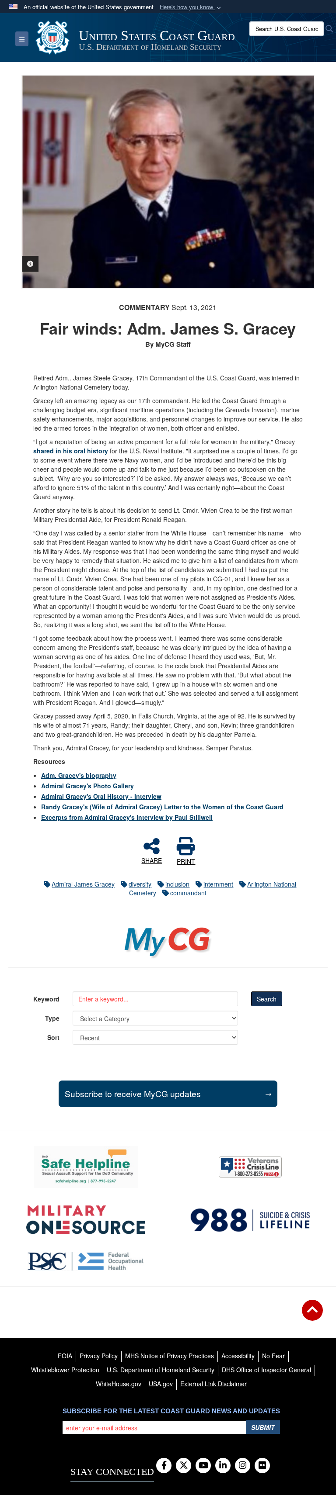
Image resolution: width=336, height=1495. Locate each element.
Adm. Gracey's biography (78, 775)
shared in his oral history (70, 450)
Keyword (46, 998)
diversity (140, 884)
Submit (263, 1427)
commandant (188, 892)
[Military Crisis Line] (250, 1167)
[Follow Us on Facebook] (164, 1465)
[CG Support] (85, 1220)
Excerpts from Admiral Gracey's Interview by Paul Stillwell (127, 817)
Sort (53, 1037)
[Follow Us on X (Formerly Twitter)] (183, 1465)
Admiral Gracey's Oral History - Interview (101, 796)
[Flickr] (262, 1465)
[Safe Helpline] (85, 1167)
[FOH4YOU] (86, 1261)
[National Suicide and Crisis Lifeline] (250, 1220)
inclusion (177, 884)
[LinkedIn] (223, 1465)
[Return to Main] (312, 1315)
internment (218, 884)
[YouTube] (203, 1465)
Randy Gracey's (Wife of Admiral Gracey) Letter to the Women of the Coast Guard (162, 806)
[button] (191, 7)
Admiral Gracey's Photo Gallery (87, 785)
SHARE (151, 860)
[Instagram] (242, 1465)
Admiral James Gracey (83, 884)
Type (52, 1018)
